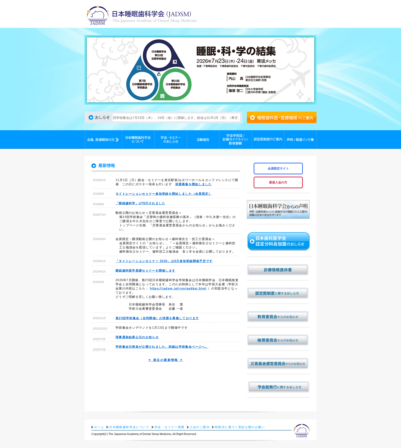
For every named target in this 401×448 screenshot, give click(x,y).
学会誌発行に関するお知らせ (278, 387)
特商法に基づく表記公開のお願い (240, 427)
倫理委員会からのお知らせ (278, 340)
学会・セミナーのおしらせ (170, 139)
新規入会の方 (278, 182)
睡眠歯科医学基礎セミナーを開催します (145, 270)
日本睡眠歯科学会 (142, 15)
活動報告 (203, 139)
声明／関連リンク (300, 139)
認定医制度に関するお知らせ (278, 293)
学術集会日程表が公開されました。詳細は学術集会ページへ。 (162, 346)
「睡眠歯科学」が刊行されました (140, 203)
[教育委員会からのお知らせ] (278, 316)
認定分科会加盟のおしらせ (279, 241)
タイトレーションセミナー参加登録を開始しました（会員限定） (164, 193)
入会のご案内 (200, 427)
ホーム (99, 427)
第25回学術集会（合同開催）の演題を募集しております (157, 318)
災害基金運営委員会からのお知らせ (278, 363)
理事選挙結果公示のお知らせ (137, 337)
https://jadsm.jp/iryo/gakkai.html (178, 288)
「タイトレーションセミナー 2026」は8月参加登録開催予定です (164, 261)
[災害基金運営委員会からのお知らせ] (278, 363)
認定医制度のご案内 (268, 139)
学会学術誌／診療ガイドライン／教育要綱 (235, 139)
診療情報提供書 (278, 270)
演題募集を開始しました (193, 184)
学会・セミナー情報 (170, 427)
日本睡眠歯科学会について (138, 139)
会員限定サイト (278, 168)
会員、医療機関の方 (103, 139)
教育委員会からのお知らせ (278, 316)
